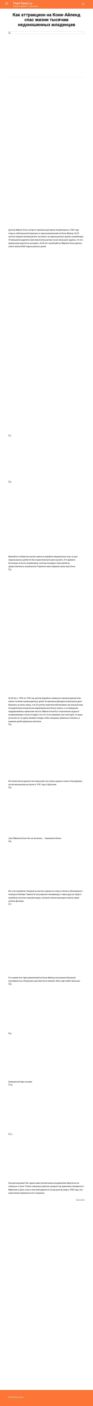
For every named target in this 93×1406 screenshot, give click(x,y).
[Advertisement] (46, 98)
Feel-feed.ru (22, 3)
